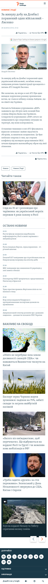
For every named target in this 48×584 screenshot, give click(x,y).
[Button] (21, 33)
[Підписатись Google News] (9, 556)
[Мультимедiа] (25, 581)
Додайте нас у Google (11, 581)
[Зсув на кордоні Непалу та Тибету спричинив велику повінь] (24, 512)
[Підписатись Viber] (30, 556)
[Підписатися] (9, 562)
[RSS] (41, 556)
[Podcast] (3, 562)
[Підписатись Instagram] (25, 556)
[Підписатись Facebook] (3, 556)
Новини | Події (8, 10)
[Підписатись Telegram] (36, 556)
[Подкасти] (34, 581)
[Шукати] (42, 581)
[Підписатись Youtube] (20, 556)
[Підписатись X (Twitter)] (14, 556)
